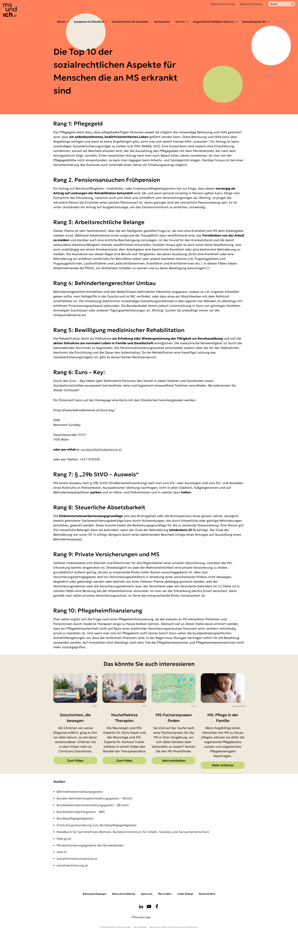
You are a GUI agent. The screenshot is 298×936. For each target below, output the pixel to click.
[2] (220, 586)
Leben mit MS (282, 21)
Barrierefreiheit (207, 893)
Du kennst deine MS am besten (130, 21)
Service (180, 21)
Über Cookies (165, 893)
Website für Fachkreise (251, 4)
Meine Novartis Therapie (223, 4)
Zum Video (75, 761)
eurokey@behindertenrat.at (101, 449)
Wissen (61, 21)
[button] (68, 21)
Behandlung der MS (254, 21)
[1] (208, 268)
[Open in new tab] (141, 907)
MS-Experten (162, 21)
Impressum (146, 893)
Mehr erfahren (223, 765)
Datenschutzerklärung (123, 893)
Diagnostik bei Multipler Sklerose (213, 21)
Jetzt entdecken (174, 761)
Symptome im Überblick (89, 21)
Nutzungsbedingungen (94, 893)
